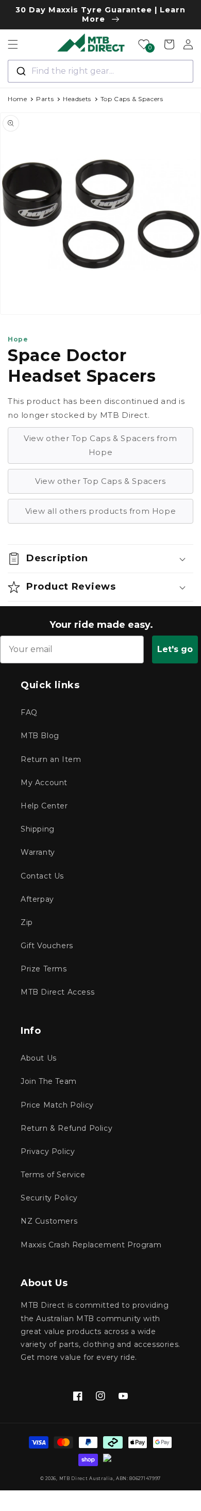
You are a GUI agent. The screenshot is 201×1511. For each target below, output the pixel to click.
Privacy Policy (48, 1151)
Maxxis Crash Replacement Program (91, 1244)
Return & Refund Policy (66, 1128)
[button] (13, 44)
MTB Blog (40, 735)
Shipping (38, 829)
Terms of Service (53, 1174)
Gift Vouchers (47, 945)
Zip (27, 922)
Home (17, 99)
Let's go (175, 649)
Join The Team (49, 1081)
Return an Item (51, 759)
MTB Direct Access (57, 992)
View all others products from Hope (100, 511)
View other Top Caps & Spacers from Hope (100, 445)
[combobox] (100, 71)
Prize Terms (44, 968)
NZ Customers (49, 1221)
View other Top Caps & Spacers (100, 481)
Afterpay (37, 899)
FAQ (29, 712)
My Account (44, 782)
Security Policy (49, 1198)
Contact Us (42, 876)
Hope (18, 339)
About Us (39, 1058)
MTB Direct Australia (86, 1478)
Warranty (38, 852)
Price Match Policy (57, 1105)
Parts (45, 99)
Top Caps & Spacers (131, 99)
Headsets (77, 99)
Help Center (44, 805)
